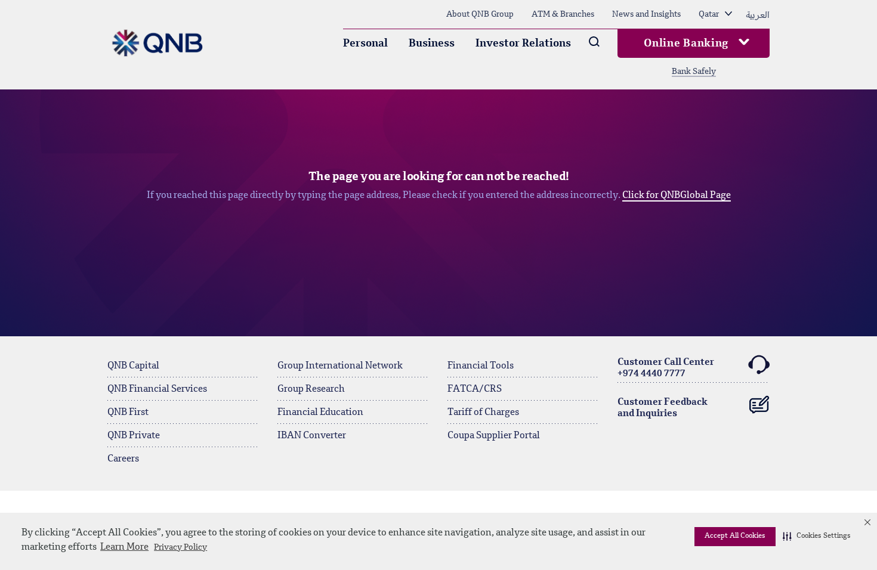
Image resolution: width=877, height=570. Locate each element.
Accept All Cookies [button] (735, 536)
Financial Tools (480, 366)
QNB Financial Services (157, 389)
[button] (816, 536)
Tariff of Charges (483, 412)
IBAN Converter (311, 436)
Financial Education (320, 412)
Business (432, 43)
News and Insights (646, 14)
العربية (758, 14)
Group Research (311, 389)
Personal (365, 43)
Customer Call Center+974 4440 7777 (665, 368)
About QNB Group (480, 14)
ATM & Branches (563, 14)
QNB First (128, 412)
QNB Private (133, 436)
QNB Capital (133, 366)
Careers (123, 459)
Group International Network (340, 366)
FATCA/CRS (474, 389)
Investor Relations (523, 43)
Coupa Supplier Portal (493, 436)
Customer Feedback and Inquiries (662, 408)
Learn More (124, 547)
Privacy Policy (180, 547)
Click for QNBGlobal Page (676, 195)
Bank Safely (694, 71)
